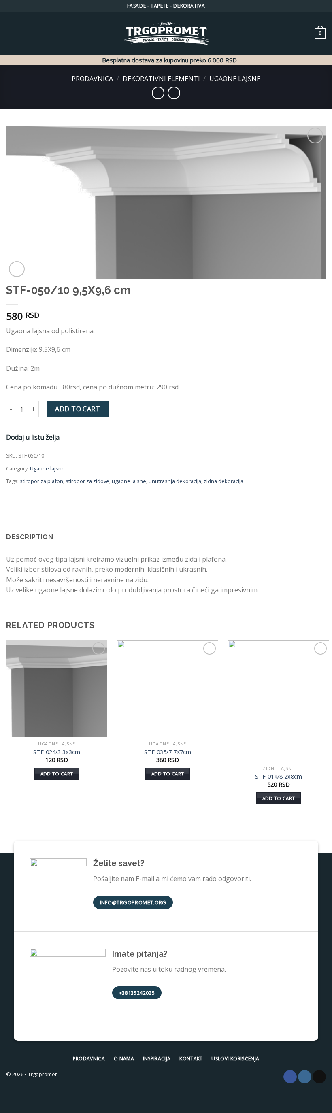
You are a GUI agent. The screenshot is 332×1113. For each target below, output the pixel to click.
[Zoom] (17, 269)
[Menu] (11, 33)
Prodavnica (92, 78)
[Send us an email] (319, 1077)
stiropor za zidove (87, 481)
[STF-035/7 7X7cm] (167, 688)
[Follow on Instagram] (304, 1077)
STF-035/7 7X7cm (167, 752)
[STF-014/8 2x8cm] (278, 701)
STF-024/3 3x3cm (56, 752)
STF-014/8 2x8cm (278, 776)
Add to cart (77, 408)
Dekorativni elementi (161, 78)
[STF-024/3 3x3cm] (56, 688)
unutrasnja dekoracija (175, 481)
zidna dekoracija (223, 481)
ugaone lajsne (129, 481)
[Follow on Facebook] (290, 1077)
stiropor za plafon (41, 481)
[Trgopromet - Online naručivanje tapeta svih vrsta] (166, 34)
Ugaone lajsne (234, 78)
